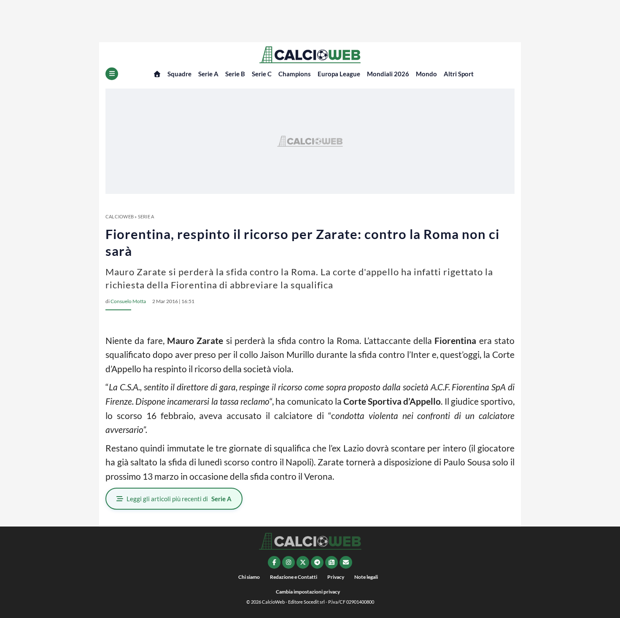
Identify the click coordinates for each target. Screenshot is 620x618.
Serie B (235, 74)
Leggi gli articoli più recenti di (179, 498)
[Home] (157, 74)
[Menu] (111, 73)
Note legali (366, 577)
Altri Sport (459, 74)
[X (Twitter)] (303, 562)
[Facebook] (274, 562)
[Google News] (331, 562)
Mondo (426, 74)
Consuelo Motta (128, 301)
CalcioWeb (119, 216)
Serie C (262, 74)
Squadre (179, 74)
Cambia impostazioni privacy (308, 591)
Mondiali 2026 (388, 74)
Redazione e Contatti (293, 577)
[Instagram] (288, 562)
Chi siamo (249, 577)
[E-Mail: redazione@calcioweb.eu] (346, 562)
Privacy (335, 577)
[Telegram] (317, 562)
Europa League (339, 74)
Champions (294, 74)
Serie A (208, 74)
